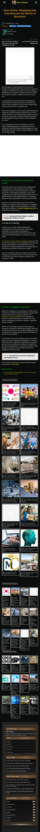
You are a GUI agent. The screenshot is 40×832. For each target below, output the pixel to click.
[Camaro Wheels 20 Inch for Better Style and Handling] (6, 660)
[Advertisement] (19, 63)
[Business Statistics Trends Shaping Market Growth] (10, 562)
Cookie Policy (10, 752)
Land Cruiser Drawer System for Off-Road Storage (24, 668)
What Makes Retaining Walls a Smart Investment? (33, 686)
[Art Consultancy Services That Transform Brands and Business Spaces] (29, 562)
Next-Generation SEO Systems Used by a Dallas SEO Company (10, 428)
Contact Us (9, 744)
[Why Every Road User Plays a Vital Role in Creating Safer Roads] (29, 392)
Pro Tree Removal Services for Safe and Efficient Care (6, 708)
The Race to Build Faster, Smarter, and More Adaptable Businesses (29, 428)
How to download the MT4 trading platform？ (6, 686)
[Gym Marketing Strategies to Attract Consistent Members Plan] (34, 700)
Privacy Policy (10, 746)
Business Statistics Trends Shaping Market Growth (9, 573)
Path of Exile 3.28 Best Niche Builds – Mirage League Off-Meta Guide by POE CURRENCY (10, 525)
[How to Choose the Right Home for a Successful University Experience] (10, 392)
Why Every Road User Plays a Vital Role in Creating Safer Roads (29, 404)
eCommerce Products (24, 26)
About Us (9, 741)
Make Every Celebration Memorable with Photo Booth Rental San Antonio (29, 452)
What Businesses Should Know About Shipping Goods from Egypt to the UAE (29, 476)
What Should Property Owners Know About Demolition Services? (24, 709)
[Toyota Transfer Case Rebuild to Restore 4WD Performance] (15, 660)
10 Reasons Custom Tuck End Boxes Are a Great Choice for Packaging (29, 500)
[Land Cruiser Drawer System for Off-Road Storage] (25, 660)
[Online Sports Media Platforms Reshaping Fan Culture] (29, 538)
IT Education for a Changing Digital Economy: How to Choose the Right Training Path (15, 711)
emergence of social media (10, 316)
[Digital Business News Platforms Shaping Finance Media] (10, 538)
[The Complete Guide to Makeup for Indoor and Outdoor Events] (25, 679)
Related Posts (15, 82)
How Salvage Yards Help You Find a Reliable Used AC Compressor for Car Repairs (10, 500)
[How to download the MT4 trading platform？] (6, 679)
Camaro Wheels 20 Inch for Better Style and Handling (6, 668)
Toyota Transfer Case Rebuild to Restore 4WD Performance (15, 668)
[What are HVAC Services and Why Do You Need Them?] (10, 440)
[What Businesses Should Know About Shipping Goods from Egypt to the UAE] (29, 464)
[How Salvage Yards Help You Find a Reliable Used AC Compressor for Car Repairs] (10, 488)
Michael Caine (8, 29)
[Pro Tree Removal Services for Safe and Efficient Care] (6, 700)
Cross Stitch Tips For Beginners (30, 42)
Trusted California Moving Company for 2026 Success (28, 523)
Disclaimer (9, 749)
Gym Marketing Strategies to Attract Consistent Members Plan (33, 709)
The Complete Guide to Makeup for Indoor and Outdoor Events (24, 688)
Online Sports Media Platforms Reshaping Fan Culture (29, 549)
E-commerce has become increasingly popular (17, 241)
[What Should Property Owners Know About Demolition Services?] (25, 700)
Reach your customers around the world (20, 79)
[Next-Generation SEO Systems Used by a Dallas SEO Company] (10, 416)
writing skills (14, 364)
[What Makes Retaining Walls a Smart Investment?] (34, 679)
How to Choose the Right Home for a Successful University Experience (9, 404)
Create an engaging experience (17, 81)
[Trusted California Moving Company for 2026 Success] (29, 512)
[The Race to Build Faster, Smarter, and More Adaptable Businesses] (29, 416)
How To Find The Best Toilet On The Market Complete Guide (10, 43)
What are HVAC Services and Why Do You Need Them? (10, 451)
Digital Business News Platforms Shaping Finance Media (9, 550)
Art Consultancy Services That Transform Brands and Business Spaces (29, 574)
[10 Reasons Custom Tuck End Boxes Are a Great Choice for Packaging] (29, 488)
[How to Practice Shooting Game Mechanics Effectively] (34, 660)
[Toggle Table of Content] (30, 77)
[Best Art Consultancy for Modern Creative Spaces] (10, 464)
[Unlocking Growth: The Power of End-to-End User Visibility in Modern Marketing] (15, 679)
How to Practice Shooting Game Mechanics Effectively (33, 669)
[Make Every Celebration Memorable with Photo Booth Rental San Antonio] (29, 440)
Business (13, 26)
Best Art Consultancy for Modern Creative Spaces (9, 475)
